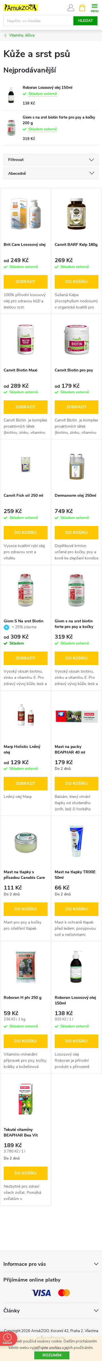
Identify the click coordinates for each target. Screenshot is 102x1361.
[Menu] (94, 7)
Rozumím (51, 1355)
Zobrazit (25, 281)
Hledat (85, 20)
